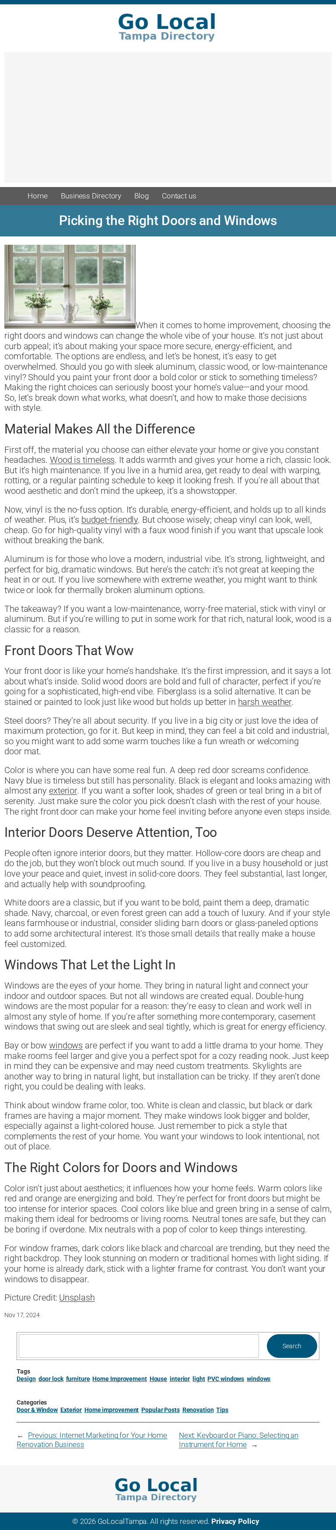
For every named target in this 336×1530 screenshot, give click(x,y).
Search (292, 1346)
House (159, 1378)
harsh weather (265, 702)
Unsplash (76, 1298)
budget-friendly (109, 520)
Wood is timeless (82, 460)
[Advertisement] (168, 121)
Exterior (71, 1409)
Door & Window (37, 1409)
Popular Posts (160, 1409)
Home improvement (111, 1409)
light (198, 1378)
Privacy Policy (235, 1521)
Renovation (198, 1409)
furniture (78, 1378)
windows (66, 1046)
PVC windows (225, 1378)
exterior (63, 791)
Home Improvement (119, 1378)
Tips (222, 1409)
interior (180, 1378)
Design (26, 1378)
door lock (50, 1378)
